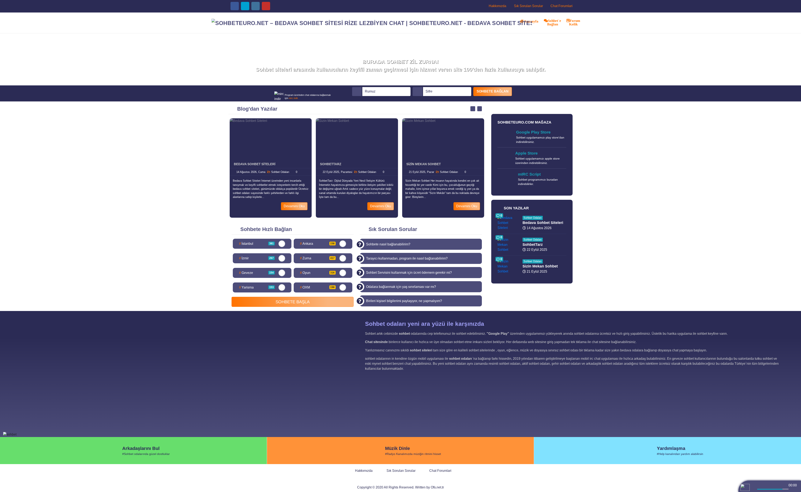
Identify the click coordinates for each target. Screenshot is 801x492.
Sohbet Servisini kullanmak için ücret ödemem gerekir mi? (409, 272)
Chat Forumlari (561, 6)
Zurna (317, 258)
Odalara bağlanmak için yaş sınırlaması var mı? (401, 286)
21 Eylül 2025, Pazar (421, 172)
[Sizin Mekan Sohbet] (443, 139)
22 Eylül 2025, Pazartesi (337, 172)
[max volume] (792, 489)
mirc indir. (293, 98)
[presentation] (472, 108)
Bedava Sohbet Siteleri (254, 164)
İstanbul (256, 243)
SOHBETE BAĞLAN (493, 91)
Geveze (256, 273)
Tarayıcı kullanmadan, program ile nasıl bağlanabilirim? (407, 258)
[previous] (760, 484)
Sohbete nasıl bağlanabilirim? (388, 244)
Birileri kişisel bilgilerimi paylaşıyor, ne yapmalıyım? (404, 301)
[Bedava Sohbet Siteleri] (271, 139)
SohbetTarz (330, 164)
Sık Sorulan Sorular (528, 6)
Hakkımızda (497, 6)
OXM (317, 287)
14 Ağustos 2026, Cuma (250, 172)
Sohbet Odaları (279, 172)
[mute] (753, 489)
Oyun (317, 273)
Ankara (317, 243)
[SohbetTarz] (357, 139)
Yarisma (256, 287)
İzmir (256, 258)
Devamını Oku (294, 206)
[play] (769, 484)
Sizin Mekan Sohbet (423, 164)
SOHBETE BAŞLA (293, 302)
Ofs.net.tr (437, 487)
